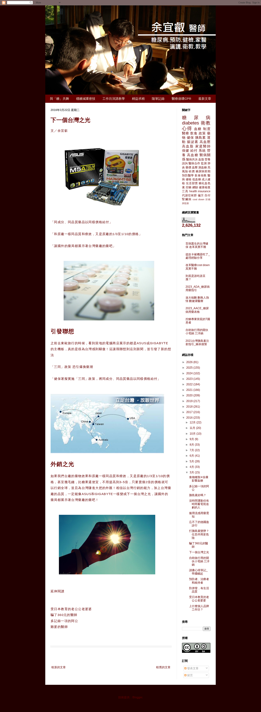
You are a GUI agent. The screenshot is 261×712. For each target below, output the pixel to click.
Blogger (137, 697)
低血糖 (196, 179)
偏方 (201, 195)
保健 (185, 150)
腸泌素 (192, 142)
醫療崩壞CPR (181, 98)
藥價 (188, 167)
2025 (189, 367)
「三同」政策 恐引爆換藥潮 (72, 367)
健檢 (189, 179)
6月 (192, 455)
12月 (193, 422)
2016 (189, 417)
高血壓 (205, 142)
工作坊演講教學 (113, 98)
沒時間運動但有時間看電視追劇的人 (199, 504)
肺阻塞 (185, 203)
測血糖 (202, 167)
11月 (193, 427)
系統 (202, 150)
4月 (192, 466)
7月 (192, 450)
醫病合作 (194, 163)
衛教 (206, 122)
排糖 (207, 199)
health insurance (200, 191)
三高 (185, 191)
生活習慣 (192, 183)
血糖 (198, 129)
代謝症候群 (189, 195)
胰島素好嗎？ (197, 495)
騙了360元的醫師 (64, 615)
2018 (189, 406)
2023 (189, 378)
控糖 (189, 187)
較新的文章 (58, 667)
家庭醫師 (202, 146)
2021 (189, 389)
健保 (190, 137)
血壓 (195, 167)
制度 (206, 129)
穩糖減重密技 (85, 98)
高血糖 (192, 155)
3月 (192, 472)
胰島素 (200, 137)
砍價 (192, 171)
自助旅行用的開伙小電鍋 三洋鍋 (199, 561)
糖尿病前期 (203, 171)
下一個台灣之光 (199, 552)
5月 (192, 461)
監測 (204, 163)
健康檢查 (204, 187)
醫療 (185, 133)
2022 (189, 384)
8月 (192, 444)
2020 (189, 395)
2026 (189, 362)
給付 (194, 150)
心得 (187, 128)
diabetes (190, 122)
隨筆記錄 (158, 98)
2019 (189, 401)
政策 (202, 133)
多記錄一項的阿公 (64, 621)
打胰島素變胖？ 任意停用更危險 (199, 534)
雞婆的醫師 (59, 627)
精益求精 (138, 98)
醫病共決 (192, 159)
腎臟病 (187, 199)
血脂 (201, 159)
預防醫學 (188, 175)
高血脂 (188, 146)
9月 (192, 439)
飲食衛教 (201, 175)
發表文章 (192, 668)
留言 (189, 675)
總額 (195, 187)
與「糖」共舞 (59, 98)
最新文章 (204, 98)
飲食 (194, 133)
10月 (193, 433)
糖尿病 (196, 117)
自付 (207, 195)
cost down (198, 199)
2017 (189, 412)
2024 (189, 373)
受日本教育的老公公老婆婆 (71, 609)
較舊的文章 (163, 667)
